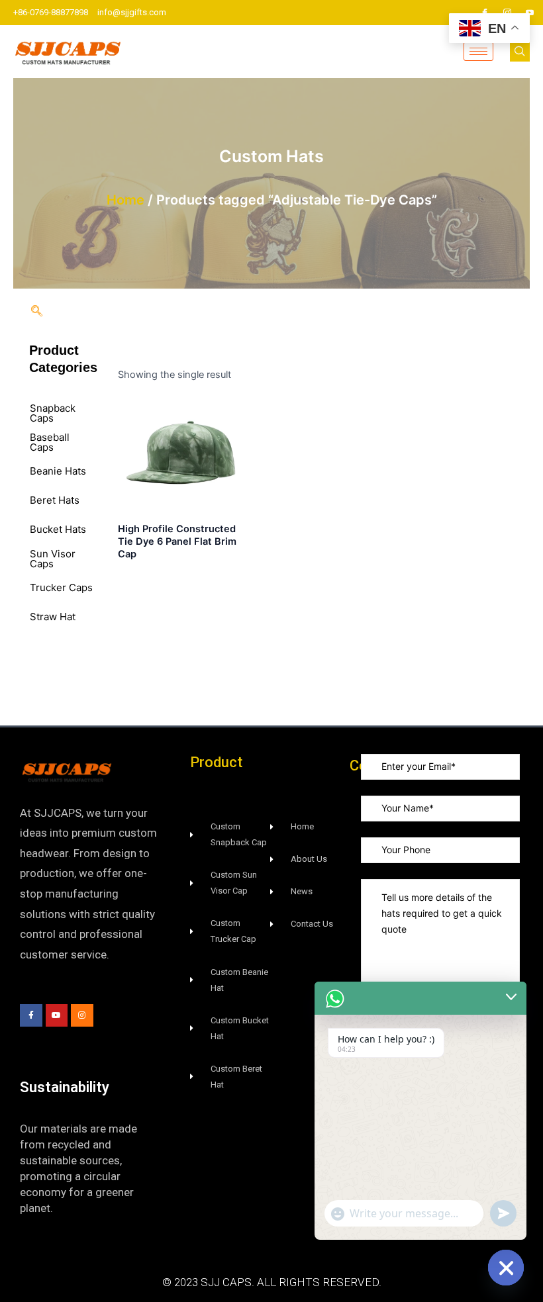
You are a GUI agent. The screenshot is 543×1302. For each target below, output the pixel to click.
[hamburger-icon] (478, 51)
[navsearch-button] (520, 52)
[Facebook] (485, 13)
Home (125, 200)
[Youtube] (530, 13)
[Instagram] (507, 13)
